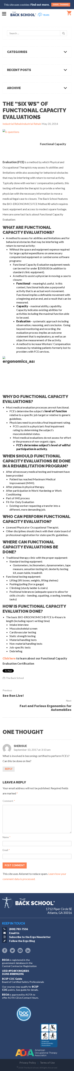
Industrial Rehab (12, 123)
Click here (9, 658)
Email (6, 850)
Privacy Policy (27, 1062)
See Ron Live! (13, 695)
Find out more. (40, 4)
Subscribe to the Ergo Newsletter (30, 936)
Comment (9, 800)
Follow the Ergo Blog (22, 940)
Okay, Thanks (60, 4)
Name (6, 837)
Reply (8, 768)
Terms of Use (47, 1062)
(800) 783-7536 (18, 929)
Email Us (14, 933)
